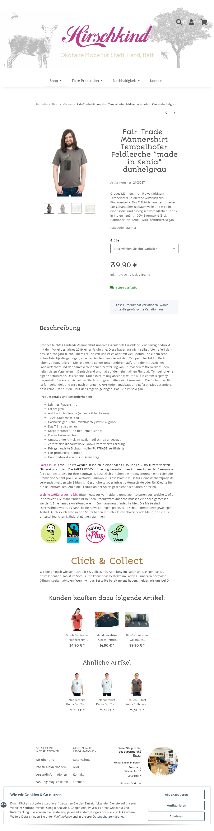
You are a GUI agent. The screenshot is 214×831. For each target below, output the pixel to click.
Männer (130, 228)
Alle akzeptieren (176, 794)
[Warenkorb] (204, 22)
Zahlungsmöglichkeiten (52, 782)
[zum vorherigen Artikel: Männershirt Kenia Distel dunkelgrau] (166, 112)
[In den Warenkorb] (39, 126)
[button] (179, 22)
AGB (76, 767)
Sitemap (78, 782)
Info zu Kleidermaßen (51, 767)
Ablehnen (176, 816)
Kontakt (156, 80)
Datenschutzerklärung (108, 816)
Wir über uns (45, 760)
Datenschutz (81, 760)
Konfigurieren (176, 805)
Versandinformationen (51, 774)
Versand (144, 275)
